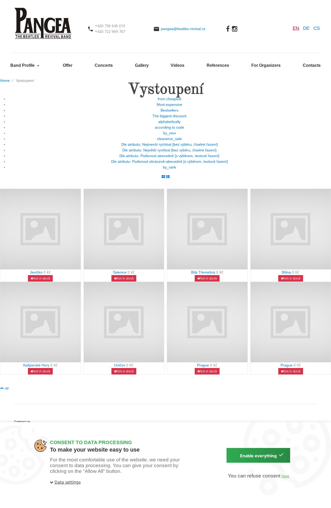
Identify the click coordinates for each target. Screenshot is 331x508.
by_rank (169, 167)
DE (306, 28)
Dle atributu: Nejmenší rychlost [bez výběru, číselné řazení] (169, 144)
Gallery (142, 65)
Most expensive (169, 104)
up (6, 388)
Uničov (119, 365)
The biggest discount (169, 116)
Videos (177, 65)
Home (5, 80)
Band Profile (23, 65)
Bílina (286, 272)
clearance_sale (169, 139)
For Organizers (266, 65)
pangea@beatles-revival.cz (183, 29)
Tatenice (119, 272)
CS (316, 28)
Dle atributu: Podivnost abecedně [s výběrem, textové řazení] (169, 156)
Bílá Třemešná (203, 272)
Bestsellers (169, 110)
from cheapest (169, 99)
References (218, 65)
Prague (203, 365)
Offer (67, 65)
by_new (169, 133)
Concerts (104, 65)
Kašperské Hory (36, 365)
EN (296, 28)
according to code (169, 127)
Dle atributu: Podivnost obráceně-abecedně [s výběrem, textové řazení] (169, 161)
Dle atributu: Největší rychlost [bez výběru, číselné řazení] (169, 150)
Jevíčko (36, 272)
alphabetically (169, 122)
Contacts (312, 65)
